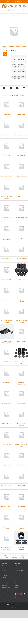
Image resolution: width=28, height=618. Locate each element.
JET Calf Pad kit (21, 403)
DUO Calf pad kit (21, 155)
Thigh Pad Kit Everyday (21, 465)
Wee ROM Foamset (6, 362)
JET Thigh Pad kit (6, 403)
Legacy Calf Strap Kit (6, 258)
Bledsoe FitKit (6, 382)
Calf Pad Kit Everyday (6, 485)
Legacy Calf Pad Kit (6, 279)
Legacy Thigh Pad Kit (21, 258)
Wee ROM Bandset (21, 341)
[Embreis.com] (14, 4)
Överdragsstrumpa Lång (21, 134)
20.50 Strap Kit (6, 114)
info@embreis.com (18, 1)
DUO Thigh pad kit (6, 155)
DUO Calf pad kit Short (21, 176)
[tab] (6, 50)
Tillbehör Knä (21, 95)
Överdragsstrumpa (6, 134)
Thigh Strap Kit (7, 465)
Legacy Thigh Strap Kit (21, 238)
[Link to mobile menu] (2, 10)
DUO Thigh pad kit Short (6, 176)
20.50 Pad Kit (21, 114)
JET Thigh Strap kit (6, 423)
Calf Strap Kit (21, 485)
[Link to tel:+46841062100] (25, 11)
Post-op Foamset (6, 300)
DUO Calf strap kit (21, 196)
